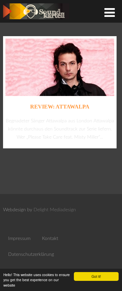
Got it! (96, 276)
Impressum (19, 238)
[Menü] (109, 13)
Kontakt (50, 238)
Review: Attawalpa (59, 107)
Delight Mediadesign (55, 210)
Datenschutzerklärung (31, 254)
